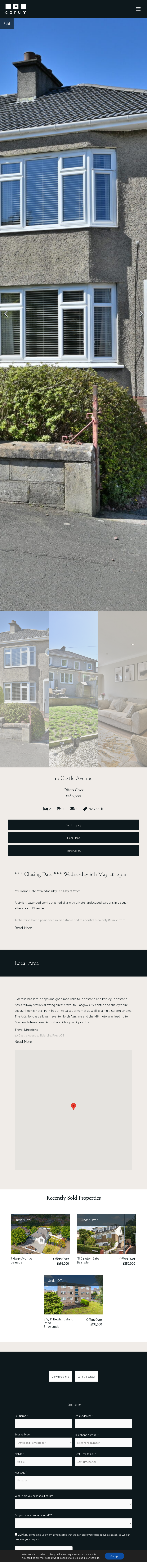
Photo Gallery (73, 850)
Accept (114, 1556)
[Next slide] (140, 314)
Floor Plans (73, 837)
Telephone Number (87, 1434)
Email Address (84, 1415)
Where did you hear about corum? (34, 1495)
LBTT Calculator (86, 1376)
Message (21, 1472)
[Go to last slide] (6, 314)
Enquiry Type (22, 1434)
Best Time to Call (85, 1453)
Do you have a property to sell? (33, 1515)
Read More (23, 927)
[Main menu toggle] (138, 9)
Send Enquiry (73, 824)
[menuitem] (24, 689)
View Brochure (60, 1376)
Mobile (19, 1453)
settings (94, 1557)
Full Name (21, 1415)
